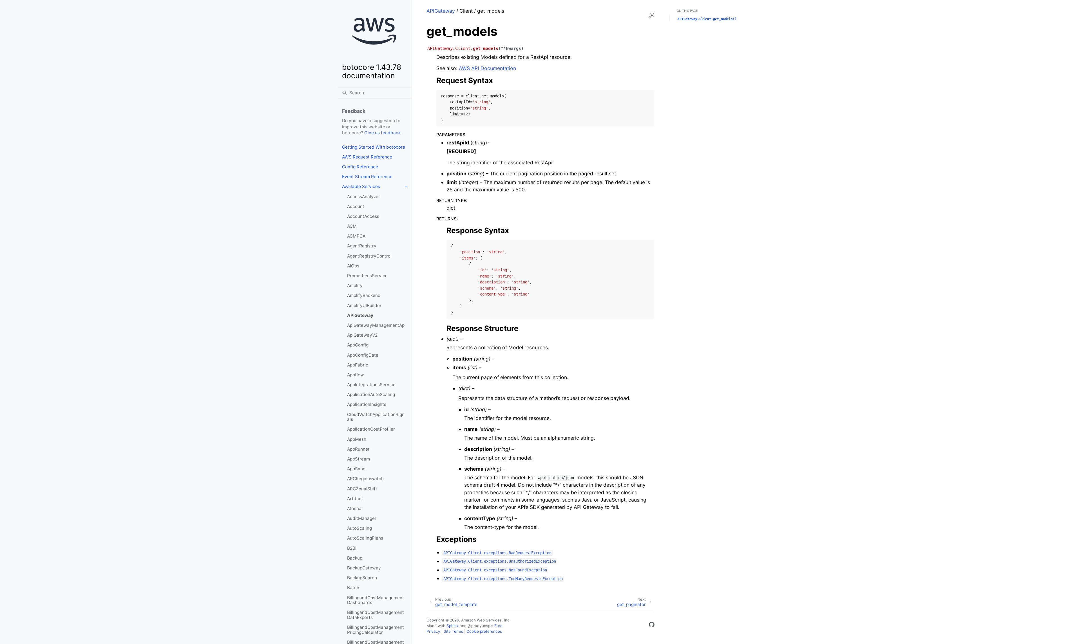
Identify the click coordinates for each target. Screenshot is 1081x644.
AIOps (353, 266)
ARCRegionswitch (365, 478)
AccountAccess (363, 216)
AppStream (358, 459)
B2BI (351, 548)
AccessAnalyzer (363, 196)
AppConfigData (362, 355)
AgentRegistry (361, 246)
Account (355, 206)
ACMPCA (356, 236)
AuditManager (361, 518)
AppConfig (357, 345)
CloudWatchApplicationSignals (376, 417)
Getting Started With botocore (373, 147)
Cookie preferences (484, 631)
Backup (354, 558)
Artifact (355, 498)
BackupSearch (362, 577)
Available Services (361, 186)
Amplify (355, 285)
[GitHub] (652, 625)
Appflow (355, 374)
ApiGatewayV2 (362, 335)
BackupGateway (364, 568)
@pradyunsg (479, 625)
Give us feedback (382, 132)
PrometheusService (367, 275)
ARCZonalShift (362, 488)
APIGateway (360, 315)
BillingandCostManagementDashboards (375, 600)
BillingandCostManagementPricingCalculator (375, 630)
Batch (353, 587)
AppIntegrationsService (371, 384)
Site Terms (453, 631)
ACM (352, 226)
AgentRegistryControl (369, 256)
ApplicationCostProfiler (371, 429)
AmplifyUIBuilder (364, 305)
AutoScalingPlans (365, 538)
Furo (498, 625)
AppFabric (357, 365)
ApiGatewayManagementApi (376, 325)
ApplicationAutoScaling (371, 394)
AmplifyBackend (364, 295)
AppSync (356, 468)
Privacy (433, 631)
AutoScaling (359, 528)
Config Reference (360, 166)
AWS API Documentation (487, 68)
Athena (354, 508)
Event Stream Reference (367, 176)
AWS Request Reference (367, 157)
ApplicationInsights (366, 404)
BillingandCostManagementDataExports (375, 615)
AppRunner (358, 449)
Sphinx (452, 625)
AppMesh (356, 439)
